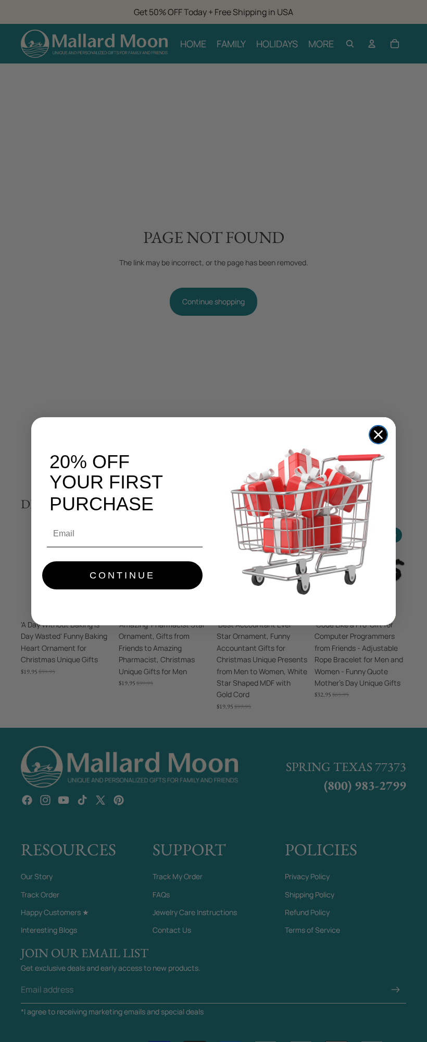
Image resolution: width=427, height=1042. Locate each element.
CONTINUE (122, 575)
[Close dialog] (378, 435)
